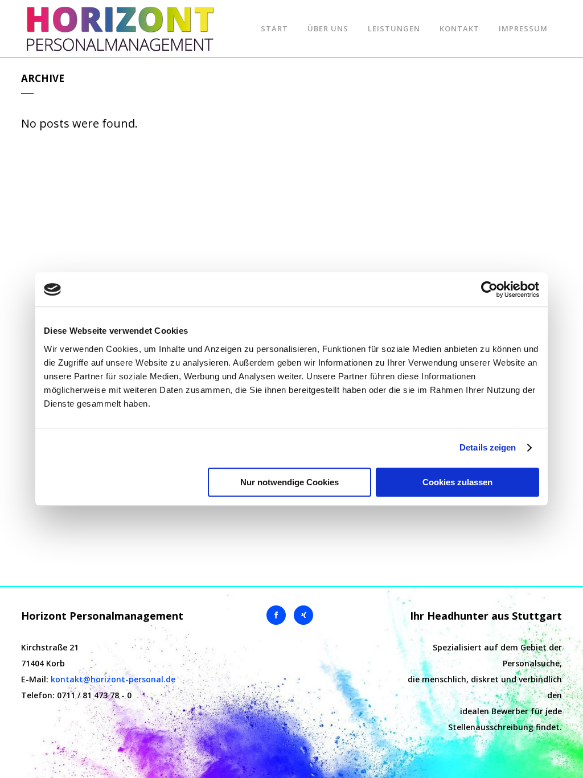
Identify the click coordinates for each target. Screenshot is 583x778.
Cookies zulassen (457, 482)
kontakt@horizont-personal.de (113, 679)
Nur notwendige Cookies (289, 482)
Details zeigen (487, 447)
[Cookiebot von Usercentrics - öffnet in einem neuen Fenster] (489, 289)
